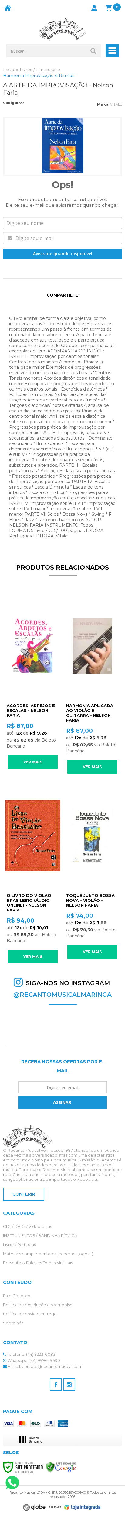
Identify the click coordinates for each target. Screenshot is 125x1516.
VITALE (116, 104)
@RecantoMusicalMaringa (62, 994)
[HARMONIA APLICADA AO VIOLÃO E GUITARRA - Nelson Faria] (92, 684)
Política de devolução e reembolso (38, 1304)
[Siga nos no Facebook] (56, 1384)
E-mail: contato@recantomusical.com (45, 1366)
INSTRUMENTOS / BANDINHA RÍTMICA (40, 1235)
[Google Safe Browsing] (61, 1467)
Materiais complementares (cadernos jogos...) (48, 1253)
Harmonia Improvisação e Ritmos (38, 75)
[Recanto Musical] (62, 29)
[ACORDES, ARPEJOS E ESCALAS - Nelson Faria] (33, 681)
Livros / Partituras (38, 69)
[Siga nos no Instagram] (69, 1384)
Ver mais (32, 762)
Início (8, 69)
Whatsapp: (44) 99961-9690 (33, 1360)
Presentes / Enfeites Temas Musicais (38, 1262)
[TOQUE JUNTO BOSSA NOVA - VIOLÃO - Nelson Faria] (92, 871)
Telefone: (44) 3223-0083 (31, 1354)
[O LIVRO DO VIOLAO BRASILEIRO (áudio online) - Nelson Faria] (33, 873)
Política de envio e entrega (29, 1313)
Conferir (23, 1194)
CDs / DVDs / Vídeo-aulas (27, 1226)
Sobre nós (13, 1322)
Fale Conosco (16, 1295)
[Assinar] (62, 1102)
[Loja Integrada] (82, 1507)
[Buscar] (93, 50)
